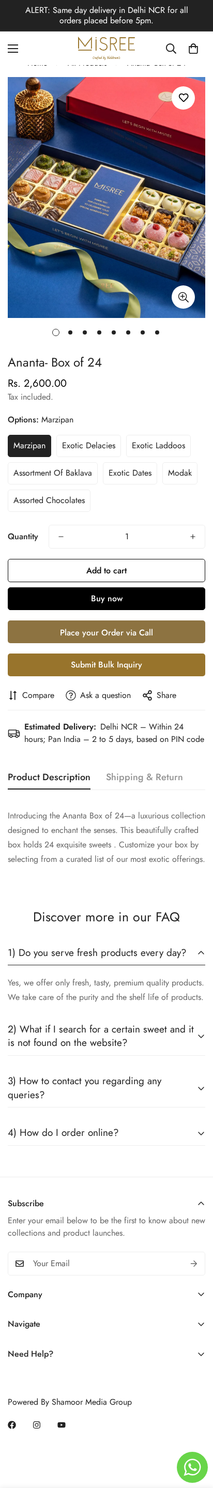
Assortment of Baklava (52, 473)
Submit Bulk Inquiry (106, 665)
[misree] (106, 48)
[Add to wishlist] (183, 98)
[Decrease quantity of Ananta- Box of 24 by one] (61, 536)
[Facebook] (12, 1425)
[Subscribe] (193, 1264)
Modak (180, 473)
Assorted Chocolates (49, 500)
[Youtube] (61, 1425)
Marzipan (29, 445)
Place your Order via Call (106, 633)
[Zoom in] (183, 297)
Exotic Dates (130, 473)
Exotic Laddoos (158, 445)
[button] (193, 48)
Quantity (23, 536)
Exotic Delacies (88, 445)
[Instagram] (37, 1425)
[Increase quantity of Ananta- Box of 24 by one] (193, 536)
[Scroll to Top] (194, 1433)
